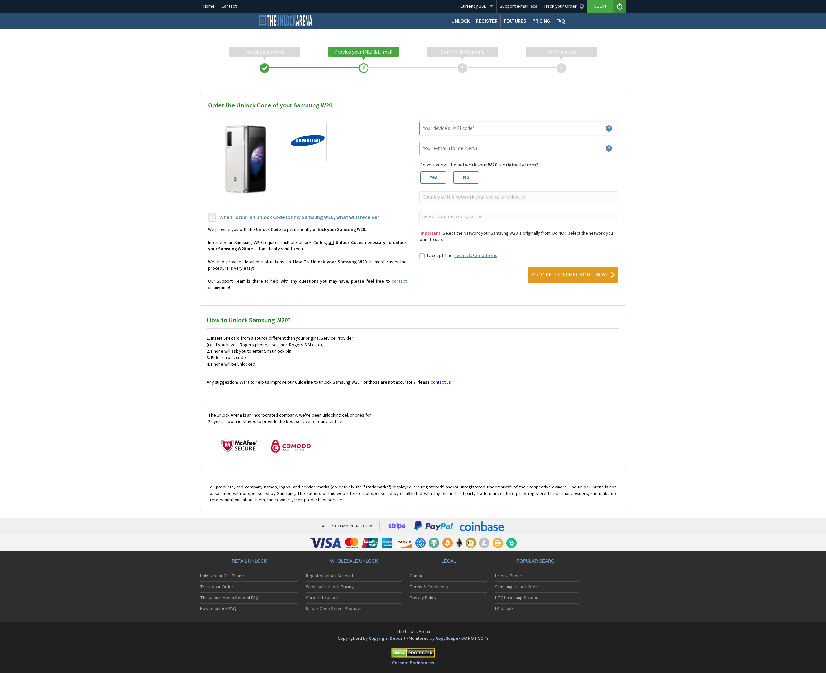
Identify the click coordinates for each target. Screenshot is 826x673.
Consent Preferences (413, 663)
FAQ (560, 21)
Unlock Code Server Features (334, 609)
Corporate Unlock (323, 598)
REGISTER (487, 21)
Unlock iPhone (508, 576)
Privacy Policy (423, 598)
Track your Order (216, 587)
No (466, 177)
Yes (433, 177)
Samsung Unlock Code (516, 587)
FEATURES (515, 21)
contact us (441, 382)
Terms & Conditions (475, 255)
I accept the (462, 255)
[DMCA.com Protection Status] (413, 654)
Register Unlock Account (329, 576)
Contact (229, 6)
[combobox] (518, 197)
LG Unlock (504, 609)
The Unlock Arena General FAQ (229, 598)
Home (209, 6)
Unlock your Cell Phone (222, 576)
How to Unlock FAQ (218, 609)
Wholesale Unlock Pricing (330, 587)
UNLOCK (460, 21)
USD (473, 6)
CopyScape (447, 638)
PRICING (541, 21)
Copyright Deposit (387, 638)
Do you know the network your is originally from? (478, 165)
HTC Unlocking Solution (517, 598)
